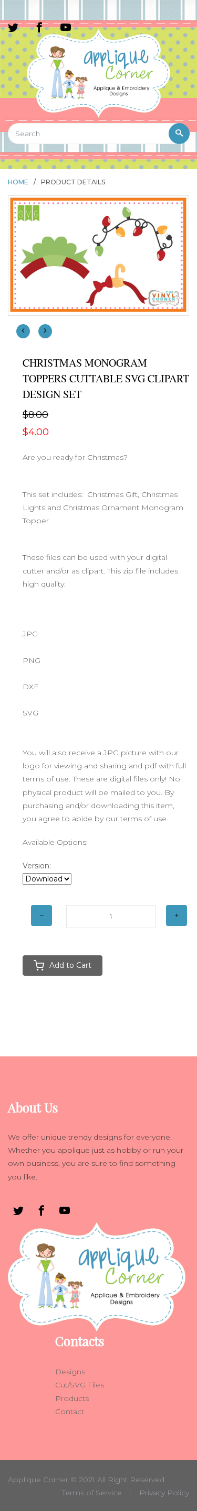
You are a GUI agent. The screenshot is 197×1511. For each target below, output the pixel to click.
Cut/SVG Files (79, 1384)
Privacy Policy (164, 1492)
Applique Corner (38, 1479)
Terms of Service (92, 1492)
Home (18, 182)
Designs (70, 1371)
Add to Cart (70, 965)
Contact (69, 1411)
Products (72, 1398)
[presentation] (23, 331)
